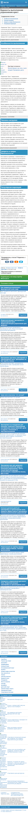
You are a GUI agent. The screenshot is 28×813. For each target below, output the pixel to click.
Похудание (4, 680)
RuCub (6, 2)
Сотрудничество (15, 792)
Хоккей (3, 683)
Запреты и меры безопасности (12, 22)
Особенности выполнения (11, 18)
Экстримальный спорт (7, 668)
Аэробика (4, 659)
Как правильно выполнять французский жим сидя (10, 288)
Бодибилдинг (5, 664)
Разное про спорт (6, 661)
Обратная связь (5, 793)
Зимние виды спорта (7, 688)
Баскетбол (4, 662)
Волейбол (4, 685)
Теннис (3, 674)
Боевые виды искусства (8, 671)
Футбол (3, 669)
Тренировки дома (6, 690)
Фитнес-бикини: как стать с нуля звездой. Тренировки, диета (17, 69)
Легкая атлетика (6, 676)
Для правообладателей (17, 795)
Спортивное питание (7, 692)
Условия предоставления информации (11, 810)
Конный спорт (5, 666)
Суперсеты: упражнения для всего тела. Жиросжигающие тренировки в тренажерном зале (13, 582)
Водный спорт (5, 678)
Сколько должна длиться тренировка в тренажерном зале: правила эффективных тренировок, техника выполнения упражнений (14, 510)
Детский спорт (5, 687)
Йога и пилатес (5, 681)
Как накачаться (4, 316)
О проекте (3, 792)
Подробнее (23, 315)
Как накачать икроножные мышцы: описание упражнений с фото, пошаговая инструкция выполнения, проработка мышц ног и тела (14, 620)
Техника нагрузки (9, 20)
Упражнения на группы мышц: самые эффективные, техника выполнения (12, 548)
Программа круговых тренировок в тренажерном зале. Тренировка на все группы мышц (14, 359)
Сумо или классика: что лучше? (12, 395)
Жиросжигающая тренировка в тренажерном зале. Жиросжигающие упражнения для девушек (14, 322)
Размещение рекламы (17, 793)
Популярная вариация (10, 23)
